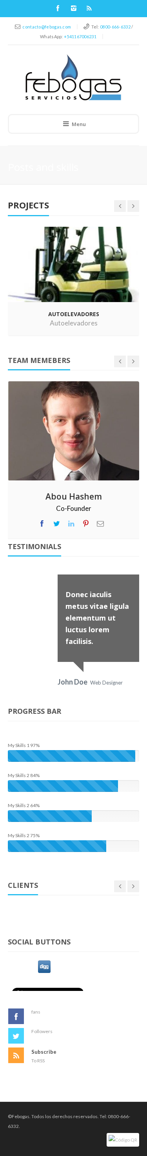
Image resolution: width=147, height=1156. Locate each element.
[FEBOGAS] (73, 77)
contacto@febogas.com (46, 26)
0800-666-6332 (115, 26)
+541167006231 (80, 36)
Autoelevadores (74, 323)
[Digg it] (44, 966)
